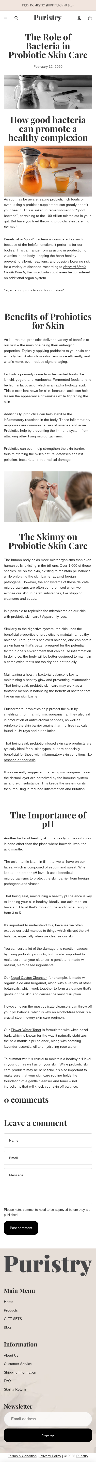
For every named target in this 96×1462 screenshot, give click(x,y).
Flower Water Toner (26, 1030)
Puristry (82, 1456)
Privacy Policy (50, 1456)
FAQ (7, 1381)
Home (8, 1302)
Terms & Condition (22, 1456)
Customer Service (18, 1364)
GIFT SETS (13, 1319)
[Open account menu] (79, 18)
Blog (7, 1327)
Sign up (48, 1435)
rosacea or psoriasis (19, 760)
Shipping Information (20, 1372)
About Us (11, 1355)
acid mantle (13, 849)
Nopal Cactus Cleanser (29, 978)
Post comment (21, 1228)
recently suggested (29, 772)
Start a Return (15, 1389)
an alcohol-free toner (68, 1012)
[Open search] (16, 18)
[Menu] (5, 18)
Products (11, 1310)
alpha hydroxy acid (70, 385)
